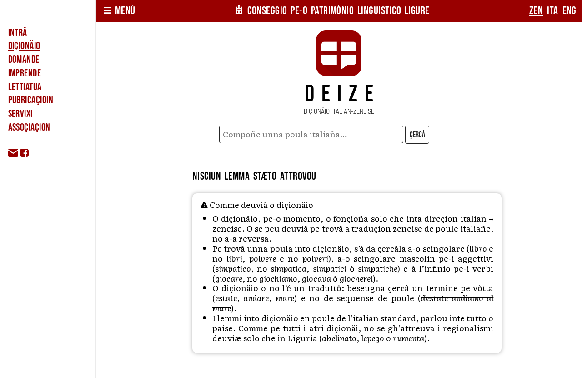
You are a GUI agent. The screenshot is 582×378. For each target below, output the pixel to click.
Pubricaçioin (30, 100)
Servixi (20, 113)
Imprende (24, 73)
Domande (24, 59)
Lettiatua (25, 87)
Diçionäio (24, 46)
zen (536, 10)
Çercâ (417, 135)
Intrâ (17, 32)
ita (552, 10)
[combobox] (311, 134)
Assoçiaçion (29, 127)
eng (569, 10)
